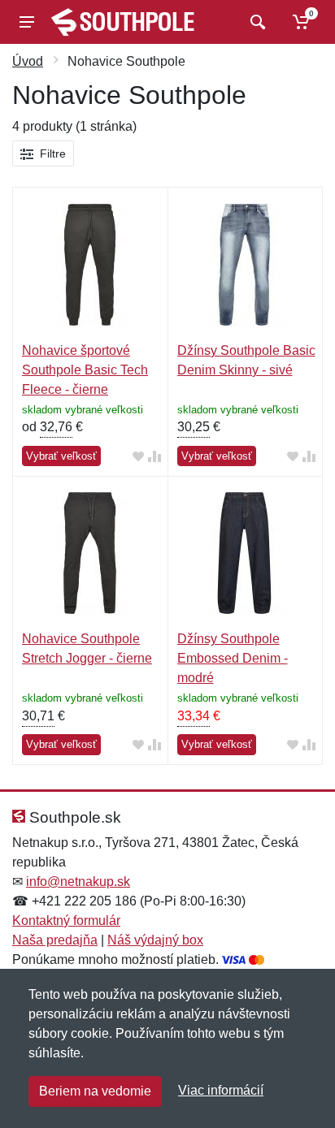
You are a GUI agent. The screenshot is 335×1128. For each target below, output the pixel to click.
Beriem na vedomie (95, 1091)
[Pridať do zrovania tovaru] (154, 457)
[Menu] (26, 22)
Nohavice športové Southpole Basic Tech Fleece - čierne (85, 370)
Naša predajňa (55, 940)
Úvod (27, 61)
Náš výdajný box (155, 940)
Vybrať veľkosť (61, 456)
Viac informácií (220, 1090)
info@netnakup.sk (78, 881)
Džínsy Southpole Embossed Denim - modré (232, 658)
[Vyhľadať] (255, 22)
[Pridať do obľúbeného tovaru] (138, 457)
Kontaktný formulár (66, 920)
